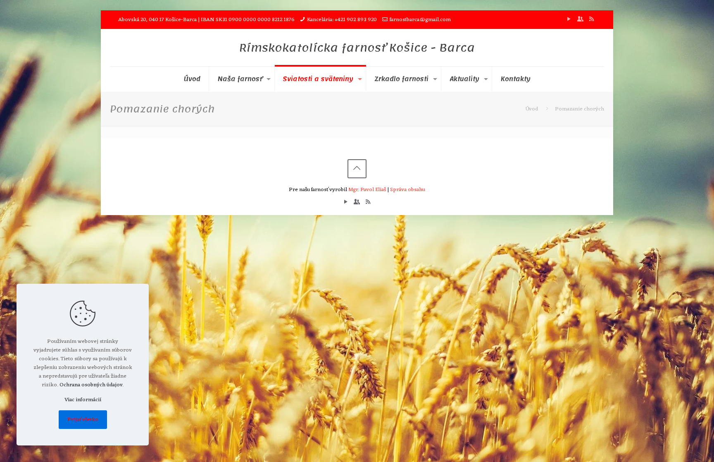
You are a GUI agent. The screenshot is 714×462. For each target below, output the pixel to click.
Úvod (532, 109)
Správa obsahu (407, 189)
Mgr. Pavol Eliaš (367, 189)
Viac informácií (82, 399)
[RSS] (591, 19)
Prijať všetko (82, 419)
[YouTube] (569, 19)
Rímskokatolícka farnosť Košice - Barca (357, 47)
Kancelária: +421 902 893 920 (342, 19)
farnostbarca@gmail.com (420, 19)
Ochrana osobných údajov (91, 385)
